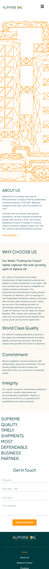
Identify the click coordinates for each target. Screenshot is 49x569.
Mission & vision (24, 563)
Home (24, 552)
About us (24, 557)
